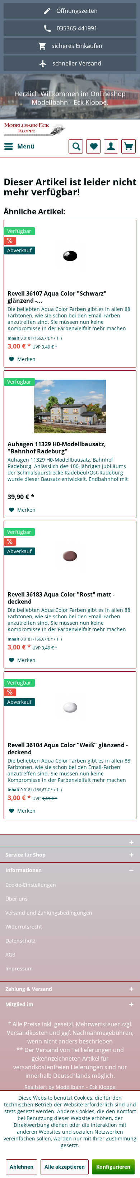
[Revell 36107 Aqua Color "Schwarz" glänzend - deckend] (70, 256)
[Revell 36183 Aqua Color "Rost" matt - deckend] (70, 557)
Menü (25, 146)
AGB (10, 954)
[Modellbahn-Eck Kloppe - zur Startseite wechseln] (34, 129)
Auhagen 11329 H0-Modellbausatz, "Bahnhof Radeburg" (57, 447)
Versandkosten (27, 1033)
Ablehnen (21, 1166)
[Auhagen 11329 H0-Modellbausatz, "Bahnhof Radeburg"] (70, 406)
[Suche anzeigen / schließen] (76, 146)
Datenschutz (20, 940)
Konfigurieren (113, 1166)
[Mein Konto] (111, 146)
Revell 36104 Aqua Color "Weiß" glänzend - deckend (68, 748)
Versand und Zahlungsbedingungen (48, 912)
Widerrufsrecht (23, 926)
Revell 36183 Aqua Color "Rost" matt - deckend (61, 598)
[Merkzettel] (93, 146)
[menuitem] (19, 146)
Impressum (19, 968)
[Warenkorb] (128, 146)
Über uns (16, 898)
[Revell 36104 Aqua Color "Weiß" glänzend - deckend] (70, 707)
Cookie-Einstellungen (30, 884)
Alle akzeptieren (65, 1166)
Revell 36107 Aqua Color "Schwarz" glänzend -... (57, 297)
